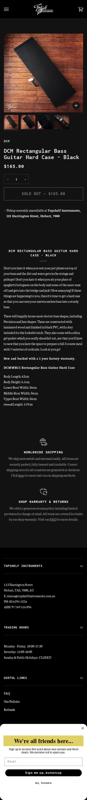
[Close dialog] (82, 728)
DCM (7, 141)
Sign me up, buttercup (43, 772)
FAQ (53, 519)
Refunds (9, 709)
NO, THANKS (43, 783)
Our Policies (12, 701)
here (21, 475)
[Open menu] (11, 9)
